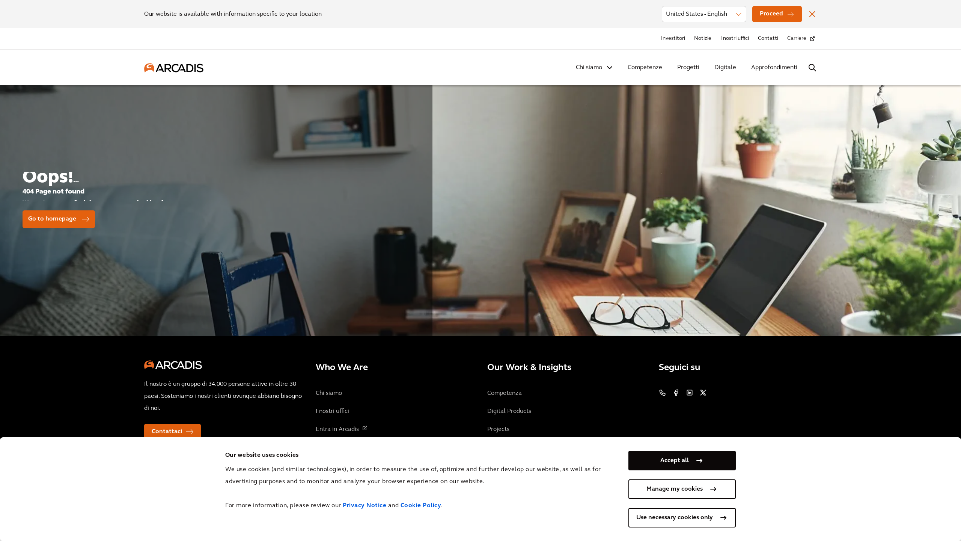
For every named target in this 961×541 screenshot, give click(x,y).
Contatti (768, 38)
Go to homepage (52, 219)
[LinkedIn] (689, 392)
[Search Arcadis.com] (812, 67)
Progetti (688, 68)
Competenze (645, 68)
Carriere (796, 38)
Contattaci (167, 432)
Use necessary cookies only (674, 518)
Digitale (725, 68)
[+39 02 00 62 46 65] (662, 392)
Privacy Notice (364, 506)
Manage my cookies (674, 489)
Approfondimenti (774, 68)
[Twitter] (703, 392)
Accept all (674, 461)
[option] (480, 207)
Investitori (673, 38)
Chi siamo (589, 68)
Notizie (702, 38)
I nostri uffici (734, 38)
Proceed (771, 14)
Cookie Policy (421, 506)
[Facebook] (676, 392)
